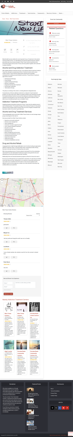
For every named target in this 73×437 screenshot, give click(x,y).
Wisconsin (60, 163)
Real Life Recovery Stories (54, 1)
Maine (49, 144)
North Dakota (61, 112)
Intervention (31, 13)
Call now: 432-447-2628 (33, 46)
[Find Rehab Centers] (8, 6)
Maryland (50, 148)
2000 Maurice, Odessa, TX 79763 (21, 357)
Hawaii (49, 118)
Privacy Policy (54, 393)
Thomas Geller (7, 219)
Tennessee (60, 139)
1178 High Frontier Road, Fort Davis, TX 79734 (9, 354)
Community (40, 13)
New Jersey (60, 99)
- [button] (1, 182)
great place (6, 224)
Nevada (59, 91)
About (60, 13)
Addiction (14, 13)
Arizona (49, 91)
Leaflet (42, 206)
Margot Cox (6, 232)
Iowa (49, 131)
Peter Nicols (7, 262)
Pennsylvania (61, 126)
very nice (6, 267)
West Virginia (61, 160)
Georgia (49, 114)
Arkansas (50, 94)
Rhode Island (60, 129)
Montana (60, 84)
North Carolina (61, 109)
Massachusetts (51, 151)
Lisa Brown (6, 246)
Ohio (59, 116)
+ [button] (1, 180)
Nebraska (60, 87)
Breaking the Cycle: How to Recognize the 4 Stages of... (33, 395)
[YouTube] (63, 408)
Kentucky (50, 138)
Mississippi (50, 161)
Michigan (50, 155)
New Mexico (60, 102)
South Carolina (61, 133)
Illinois (49, 124)
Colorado (50, 101)
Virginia (59, 153)
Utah (59, 146)
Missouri (50, 165)
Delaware (50, 107)
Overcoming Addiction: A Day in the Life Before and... (33, 406)
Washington (60, 156)
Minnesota (50, 158)
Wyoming (60, 166)
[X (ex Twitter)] (56, 408)
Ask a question (56, 23)
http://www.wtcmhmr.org (33, 50)
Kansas (49, 134)
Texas (59, 143)
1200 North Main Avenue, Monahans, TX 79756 (8, 318)
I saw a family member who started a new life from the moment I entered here (21, 253)
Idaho (49, 121)
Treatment (22, 13)
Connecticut (50, 104)
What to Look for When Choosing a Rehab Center (32, 428)
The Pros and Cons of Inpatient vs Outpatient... (33, 417)
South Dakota (61, 136)
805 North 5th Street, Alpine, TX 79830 (34, 357)
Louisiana (50, 141)
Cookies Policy (54, 395)
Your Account (69, 1)
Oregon (59, 123)
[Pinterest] (67, 408)
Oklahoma (60, 119)
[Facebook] (59, 408)
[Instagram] (52, 408)
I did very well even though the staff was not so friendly (17, 238)
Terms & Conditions (55, 391)
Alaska (49, 87)
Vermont (60, 149)
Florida (49, 111)
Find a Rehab (5, 13)
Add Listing (63, 1)
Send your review (8, 294)
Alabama (50, 84)
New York (60, 106)
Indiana (49, 128)
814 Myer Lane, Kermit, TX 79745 (20, 318)
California (50, 97)
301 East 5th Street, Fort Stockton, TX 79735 (34, 320)
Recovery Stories (51, 13)
